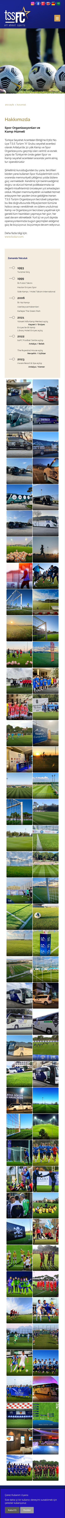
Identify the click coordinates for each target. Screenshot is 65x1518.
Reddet (27, 1510)
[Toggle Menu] (57, 18)
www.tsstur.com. (14, 236)
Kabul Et (12, 1510)
